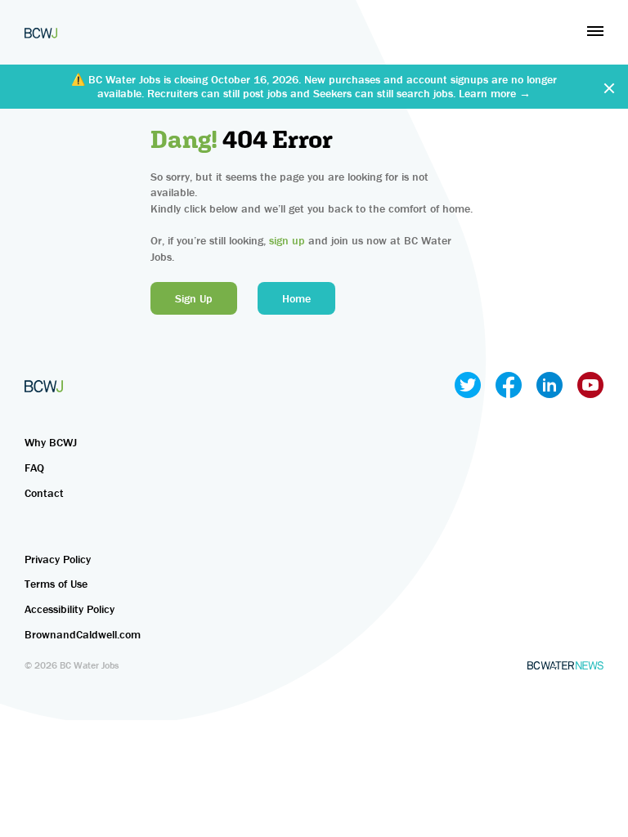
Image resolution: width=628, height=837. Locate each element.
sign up (287, 240)
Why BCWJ (51, 442)
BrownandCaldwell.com (83, 634)
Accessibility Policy (69, 609)
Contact (44, 493)
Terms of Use (56, 583)
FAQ (34, 467)
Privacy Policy (58, 559)
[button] (595, 31)
